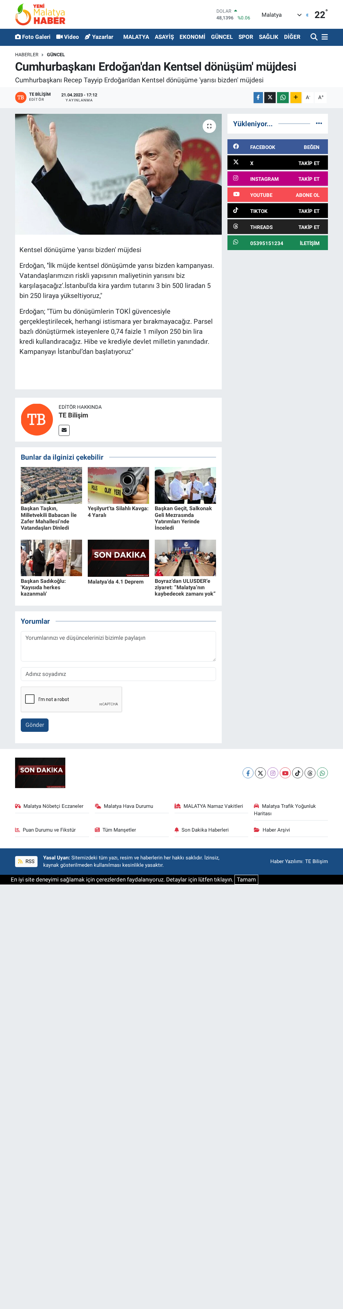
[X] (260, 772)
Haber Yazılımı (286, 861)
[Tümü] (319, 123)
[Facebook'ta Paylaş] (258, 97)
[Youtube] (285, 772)
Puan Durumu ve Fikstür (49, 830)
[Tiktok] (297, 772)
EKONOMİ (192, 36)
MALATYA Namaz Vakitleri (213, 806)
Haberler (27, 54)
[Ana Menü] (323, 37)
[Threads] (310, 772)
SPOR (245, 36)
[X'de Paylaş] (270, 97)
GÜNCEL (222, 36)
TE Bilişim (73, 415)
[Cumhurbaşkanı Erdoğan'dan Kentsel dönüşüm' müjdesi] (118, 174)
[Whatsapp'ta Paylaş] (283, 97)
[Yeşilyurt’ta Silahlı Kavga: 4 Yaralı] (118, 485)
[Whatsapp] (322, 772)
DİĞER (292, 36)
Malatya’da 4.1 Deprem (116, 582)
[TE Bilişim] (37, 419)
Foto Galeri (36, 36)
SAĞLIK (268, 36)
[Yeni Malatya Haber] (40, 14)
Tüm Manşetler (119, 830)
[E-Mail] (64, 430)
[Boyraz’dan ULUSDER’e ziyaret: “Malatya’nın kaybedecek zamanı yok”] (185, 557)
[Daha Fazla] (295, 97)
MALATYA (136, 36)
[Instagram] (272, 772)
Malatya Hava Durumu (128, 806)
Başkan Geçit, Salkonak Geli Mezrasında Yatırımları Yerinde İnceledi (183, 518)
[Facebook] (248, 772)
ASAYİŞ (164, 36)
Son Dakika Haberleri (205, 830)
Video (71, 36)
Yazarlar (102, 36)
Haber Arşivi (276, 830)
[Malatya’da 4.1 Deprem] (118, 557)
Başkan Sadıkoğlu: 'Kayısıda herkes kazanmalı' (43, 587)
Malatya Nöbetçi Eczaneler (53, 806)
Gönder (34, 724)
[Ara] (315, 37)
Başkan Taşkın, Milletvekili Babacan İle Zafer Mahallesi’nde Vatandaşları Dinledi (49, 518)
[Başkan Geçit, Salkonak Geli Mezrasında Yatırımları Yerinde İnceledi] (185, 485)
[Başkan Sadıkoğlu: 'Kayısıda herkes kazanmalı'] (51, 557)
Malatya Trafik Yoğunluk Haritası (285, 810)
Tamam (246, 879)
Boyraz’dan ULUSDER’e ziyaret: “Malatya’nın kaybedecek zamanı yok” (185, 587)
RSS (29, 861)
